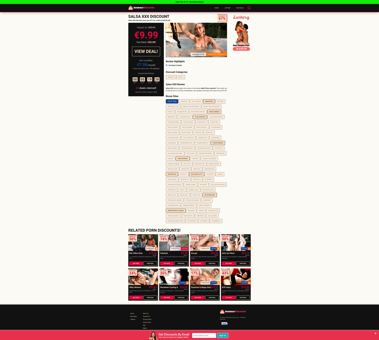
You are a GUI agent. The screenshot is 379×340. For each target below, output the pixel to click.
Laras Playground (209, 158)
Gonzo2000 (215, 138)
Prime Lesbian (191, 184)
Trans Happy (187, 216)
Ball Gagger (196, 101)
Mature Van (172, 174)
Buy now (136, 263)
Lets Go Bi (187, 164)
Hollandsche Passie (175, 153)
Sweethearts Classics (176, 210)
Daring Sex (214, 122)
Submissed (207, 200)
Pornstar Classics (174, 184)
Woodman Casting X (169, 287)
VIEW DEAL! (146, 51)
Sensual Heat (193, 190)
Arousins (184, 101)
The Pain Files (213, 210)
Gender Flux (202, 138)
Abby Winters (135, 287)
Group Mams (172, 148)
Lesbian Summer (173, 164)
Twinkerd (200, 216)
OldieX (220, 174)
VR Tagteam (192, 221)
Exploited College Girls (201, 287)
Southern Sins (210, 195)
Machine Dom (200, 164)
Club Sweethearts (216, 117)
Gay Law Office (188, 138)
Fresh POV (209, 132)
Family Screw (172, 132)
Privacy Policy (147, 319)
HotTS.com (190, 153)
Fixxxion (198, 132)
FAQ (144, 325)
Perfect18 (196, 179)
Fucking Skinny (173, 138)
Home (217, 8)
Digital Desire (173, 127)
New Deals (240, 8)
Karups (194, 253)
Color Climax (188, 122)
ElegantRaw (215, 127)
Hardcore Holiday (203, 148)
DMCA (145, 328)
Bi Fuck (170, 112)
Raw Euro (203, 184)
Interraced (220, 153)
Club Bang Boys (184, 117)
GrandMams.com (186, 143)
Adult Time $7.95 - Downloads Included (190, 2)
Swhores (191, 210)
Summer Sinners (189, 205)
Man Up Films (172, 169)
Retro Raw (171, 190)
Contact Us (146, 316)
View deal (150, 263)
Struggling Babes (192, 200)
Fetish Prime (186, 132)
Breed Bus (171, 117)
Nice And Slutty (196, 174)
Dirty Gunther (187, 127)
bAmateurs (209, 101)
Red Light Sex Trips (218, 184)
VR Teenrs (203, 221)
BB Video (220, 101)
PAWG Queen (172, 179)
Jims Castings (183, 158)
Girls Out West (228, 253)
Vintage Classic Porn (175, 221)
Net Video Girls (136, 253)
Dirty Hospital (202, 127)
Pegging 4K (185, 179)
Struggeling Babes (175, 200)
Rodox (182, 190)
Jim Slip (170, 158)
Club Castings (200, 117)
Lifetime (227, 8)
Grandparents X (202, 143)
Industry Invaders (205, 153)
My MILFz (183, 174)
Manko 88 (196, 169)
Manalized (185, 169)
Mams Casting (214, 164)
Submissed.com (173, 205)
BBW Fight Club (173, 106)
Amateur (171, 77)
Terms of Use (147, 322)
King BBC (195, 158)
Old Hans (210, 174)
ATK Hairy (226, 287)
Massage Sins (209, 169)
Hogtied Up (219, 148)
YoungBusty (216, 221)
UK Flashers (212, 216)
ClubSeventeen (173, 122)
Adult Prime (172, 101)
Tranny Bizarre (173, 216)
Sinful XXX (196, 195)
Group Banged (218, 143)
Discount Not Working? (146, 73)
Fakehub (164, 253)
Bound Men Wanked (198, 112)
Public (180, 77)
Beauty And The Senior (191, 106)
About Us (146, 313)
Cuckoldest (201, 122)
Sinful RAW (172, 195)
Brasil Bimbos (214, 112)
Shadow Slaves (208, 190)
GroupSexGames (187, 148)
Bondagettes (182, 112)
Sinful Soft (184, 195)
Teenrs (201, 210)
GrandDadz (172, 143)
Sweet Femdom (204, 205)
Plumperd (208, 179)
